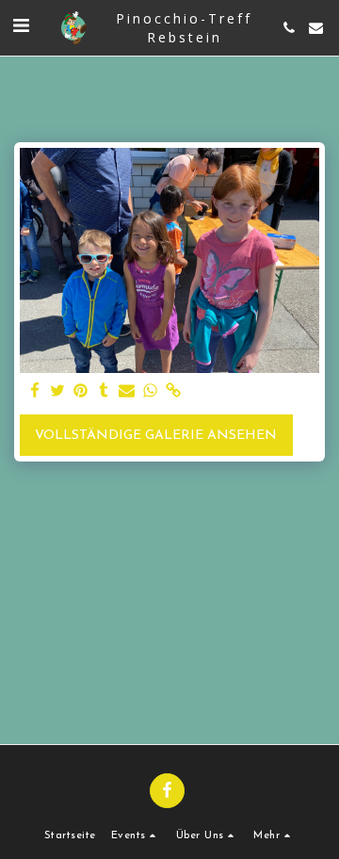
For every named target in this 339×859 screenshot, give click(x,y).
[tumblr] (104, 391)
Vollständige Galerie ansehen (156, 436)
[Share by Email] (127, 391)
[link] (173, 391)
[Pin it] (81, 391)
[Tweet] (58, 391)
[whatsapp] (150, 391)
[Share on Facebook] (34, 391)
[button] (21, 27)
